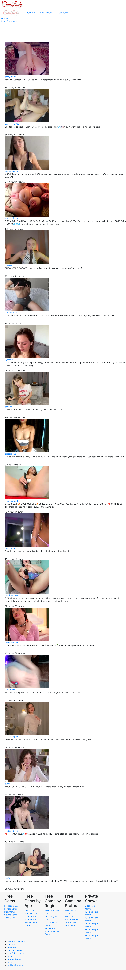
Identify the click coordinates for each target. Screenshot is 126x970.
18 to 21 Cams (31, 913)
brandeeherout (12, 171)
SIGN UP (71, 12)
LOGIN (64, 12)
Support (11, 944)
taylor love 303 (12, 124)
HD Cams (69, 916)
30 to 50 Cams (31, 919)
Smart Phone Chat (9, 21)
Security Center (14, 950)
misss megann (11, 548)
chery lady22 (11, 77)
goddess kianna (12, 595)
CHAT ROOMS (27, 12)
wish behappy (11, 736)
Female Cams (10, 909)
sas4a (7, 878)
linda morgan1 (11, 501)
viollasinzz (10, 265)
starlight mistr (11, 312)
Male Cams (9, 912)
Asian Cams (50, 928)
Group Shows (71, 922)
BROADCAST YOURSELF (45, 12)
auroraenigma (11, 218)
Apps (9, 962)
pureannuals (10, 454)
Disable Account (15, 959)
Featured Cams (11, 906)
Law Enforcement (15, 953)
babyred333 (10, 689)
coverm (8, 406)
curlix (7, 783)
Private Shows (71, 919)
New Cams (70, 925)
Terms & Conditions (16, 941)
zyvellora (9, 359)
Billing (10, 956)
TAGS (58, 12)
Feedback (11, 947)
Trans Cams (9, 917)
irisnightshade (11, 642)
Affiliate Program (15, 965)
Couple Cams (10, 914)
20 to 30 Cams (31, 916)
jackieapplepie (11, 831)
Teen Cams (29, 910)
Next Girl (5, 18)
